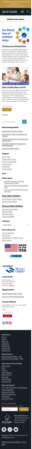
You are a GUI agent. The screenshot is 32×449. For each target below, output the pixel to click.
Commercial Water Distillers (10, 209)
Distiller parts (6, 366)
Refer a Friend (17, 294)
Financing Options (7, 169)
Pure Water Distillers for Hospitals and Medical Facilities (14, 144)
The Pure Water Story (8, 233)
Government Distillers (8, 216)
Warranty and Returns (9, 394)
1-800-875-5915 (10, 388)
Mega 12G (5, 342)
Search (7, 109)
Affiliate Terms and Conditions (11, 442)
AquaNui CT (5, 344)
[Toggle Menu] (22, 11)
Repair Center (6, 166)
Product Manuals (7, 164)
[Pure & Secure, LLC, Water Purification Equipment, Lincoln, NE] (15, 258)
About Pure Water (7, 399)
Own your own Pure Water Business (13, 297)
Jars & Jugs (5, 377)
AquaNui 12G (6, 350)
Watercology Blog (7, 390)
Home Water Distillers (11, 196)
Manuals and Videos (8, 392)
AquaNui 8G (5, 346)
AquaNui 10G (6, 348)
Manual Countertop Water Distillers (12, 199)
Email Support (22, 388)
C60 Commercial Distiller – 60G (12, 357)
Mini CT (4, 337)
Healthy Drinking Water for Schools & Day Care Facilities (15, 140)
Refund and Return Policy (9, 162)
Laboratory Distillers (7, 214)
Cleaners (4, 370)
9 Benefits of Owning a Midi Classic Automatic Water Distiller (14, 182)
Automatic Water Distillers (9, 201)
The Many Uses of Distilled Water (14, 46)
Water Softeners (7, 373)
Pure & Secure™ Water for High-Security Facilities (14, 135)
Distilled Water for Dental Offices (12, 131)
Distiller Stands (6, 379)
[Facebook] (3, 323)
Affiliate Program (18, 238)
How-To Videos (6, 157)
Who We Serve (6, 235)
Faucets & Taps (6, 382)
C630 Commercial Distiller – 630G (12, 359)
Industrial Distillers (7, 212)
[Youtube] (10, 323)
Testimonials (6, 396)
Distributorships (6, 238)
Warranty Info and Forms (9, 159)
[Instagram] (7, 323)
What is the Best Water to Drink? (14, 87)
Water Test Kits (6, 375)
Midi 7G (4, 339)
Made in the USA (7, 240)
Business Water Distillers (12, 206)
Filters (4, 368)
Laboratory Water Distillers (10, 148)
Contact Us (5, 114)
